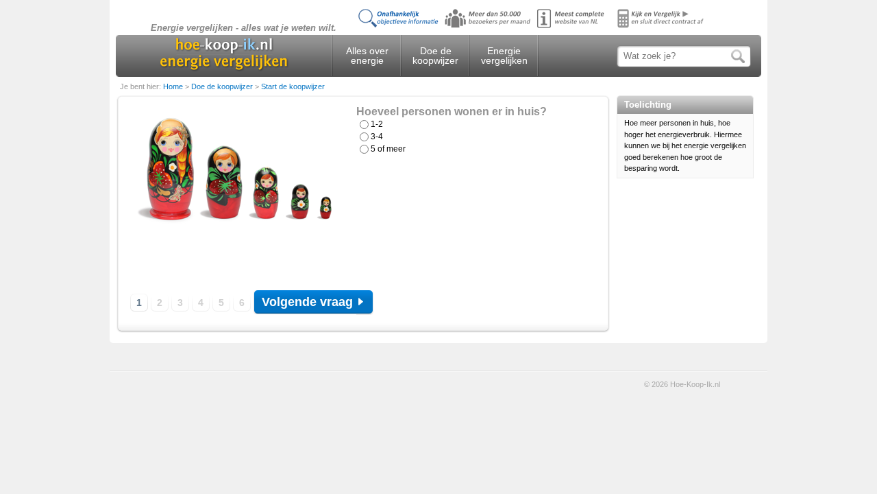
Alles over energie (367, 55)
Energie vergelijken (504, 55)
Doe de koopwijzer (435, 55)
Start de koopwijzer (293, 86)
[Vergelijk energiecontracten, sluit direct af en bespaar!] (534, 28)
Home (174, 86)
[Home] (224, 53)
